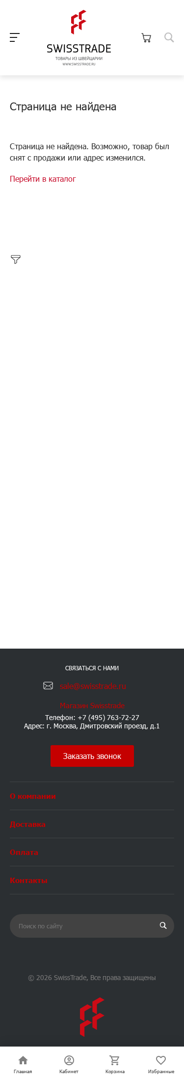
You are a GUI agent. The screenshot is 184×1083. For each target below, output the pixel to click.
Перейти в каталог (43, 178)
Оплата (24, 851)
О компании (33, 795)
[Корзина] (146, 37)
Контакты (29, 880)
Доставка (28, 823)
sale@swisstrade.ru (93, 686)
